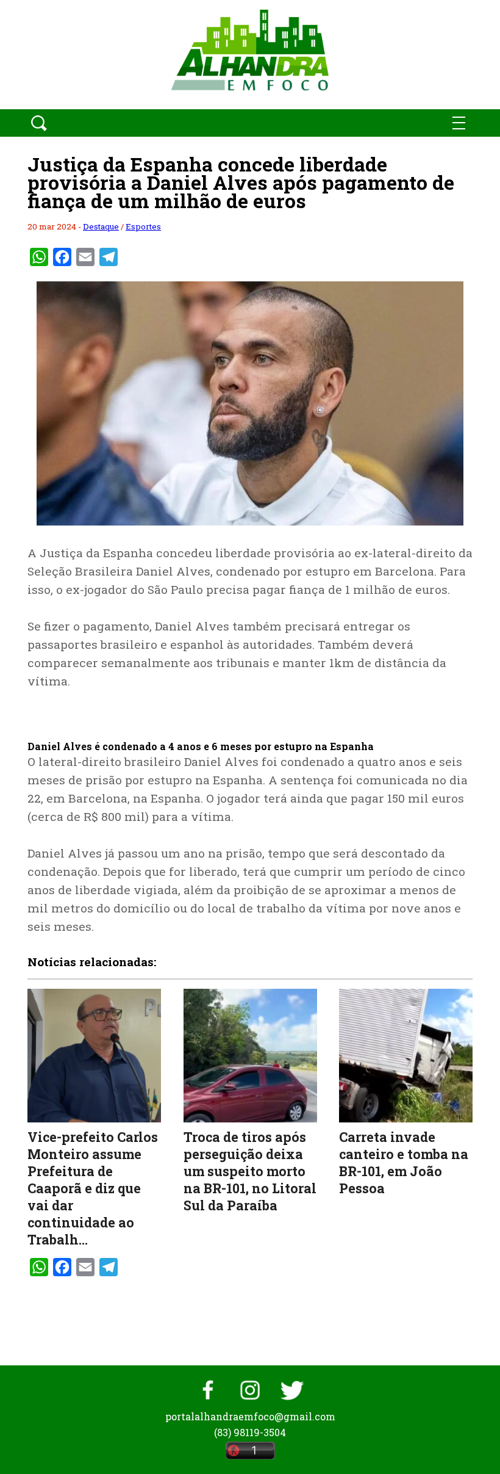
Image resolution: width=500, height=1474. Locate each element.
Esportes (143, 226)
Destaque (101, 226)
